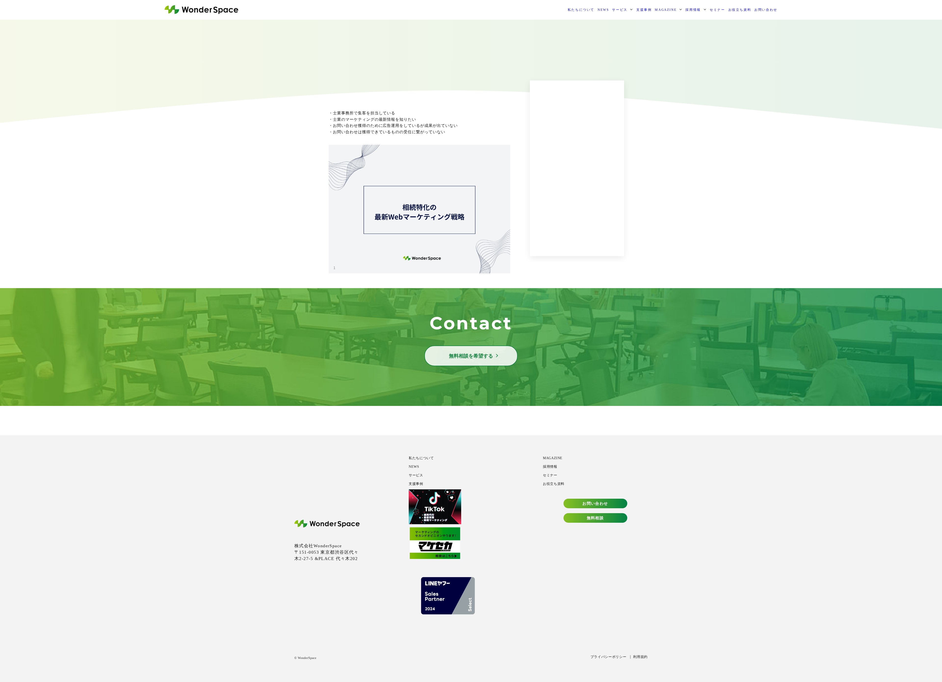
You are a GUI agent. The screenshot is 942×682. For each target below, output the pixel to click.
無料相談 (595, 518)
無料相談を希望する (471, 356)
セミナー (717, 10)
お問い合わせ (765, 10)
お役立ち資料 (739, 10)
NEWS (603, 10)
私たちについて (581, 10)
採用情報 (693, 10)
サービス (619, 10)
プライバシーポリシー (608, 657)
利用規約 (640, 657)
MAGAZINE (666, 10)
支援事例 (644, 10)
